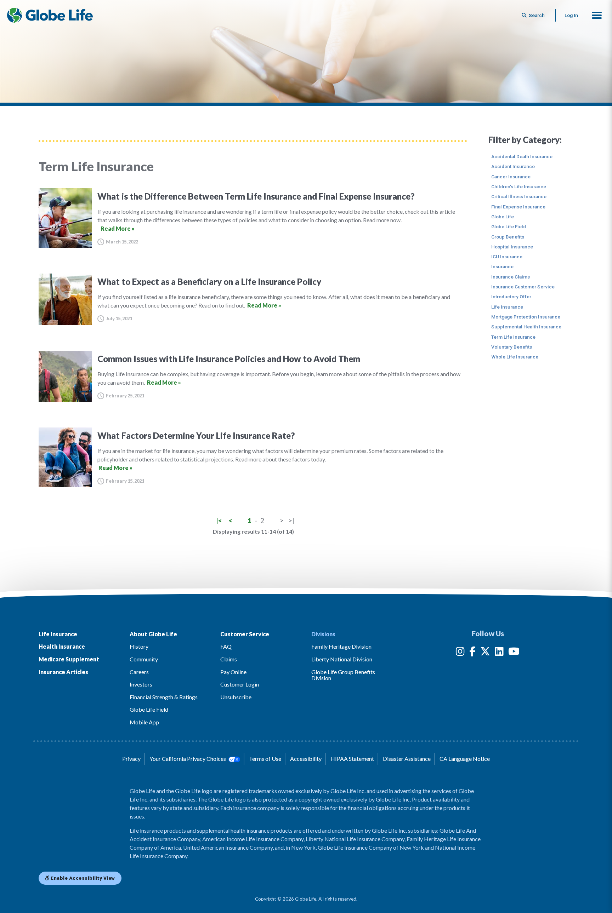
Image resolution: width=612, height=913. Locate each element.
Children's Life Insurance (518, 186)
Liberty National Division (341, 659)
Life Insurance (507, 307)
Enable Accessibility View (82, 878)
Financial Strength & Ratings (164, 697)
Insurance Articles (63, 671)
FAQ (226, 646)
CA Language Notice (465, 758)
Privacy (131, 758)
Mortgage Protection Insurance (525, 317)
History (139, 646)
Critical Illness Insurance (518, 196)
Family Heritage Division (341, 646)
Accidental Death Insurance (521, 156)
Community (144, 659)
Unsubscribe (235, 697)
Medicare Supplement (69, 659)
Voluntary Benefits (511, 347)
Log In (571, 15)
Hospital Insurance (512, 246)
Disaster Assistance (407, 758)
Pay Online (233, 671)
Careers (139, 671)
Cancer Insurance (511, 176)
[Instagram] (460, 652)
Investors (141, 684)
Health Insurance (62, 646)
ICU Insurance (506, 256)
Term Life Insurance (513, 337)
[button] (597, 15)
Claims (228, 659)
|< (219, 520)
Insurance (502, 266)
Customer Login (239, 684)
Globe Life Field (508, 226)
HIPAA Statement (352, 758)
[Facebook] (472, 652)
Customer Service (244, 634)
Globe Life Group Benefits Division (343, 675)
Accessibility (306, 758)
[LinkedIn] (499, 652)
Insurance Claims (510, 277)
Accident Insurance (513, 166)
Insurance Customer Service (523, 286)
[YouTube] (514, 652)
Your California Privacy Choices (188, 758)
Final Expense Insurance (518, 206)
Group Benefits (507, 237)
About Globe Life (153, 634)
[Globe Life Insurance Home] (50, 15)
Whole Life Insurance (514, 357)
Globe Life (502, 216)
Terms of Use (265, 758)
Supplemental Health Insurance (526, 326)
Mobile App (144, 722)
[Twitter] (485, 652)
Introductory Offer (511, 296)
